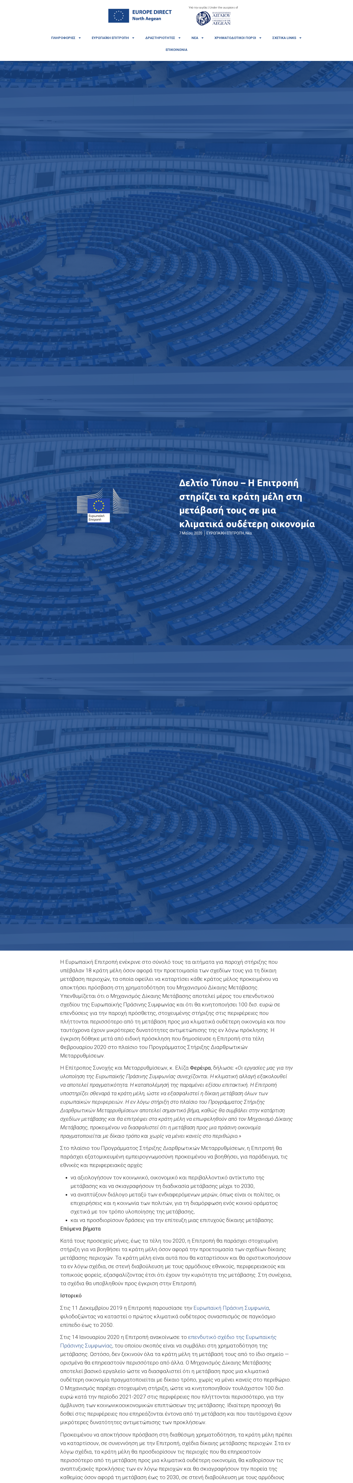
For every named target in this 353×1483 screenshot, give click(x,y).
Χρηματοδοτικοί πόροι (235, 38)
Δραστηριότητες (160, 38)
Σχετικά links (284, 38)
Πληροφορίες (63, 38)
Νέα (194, 38)
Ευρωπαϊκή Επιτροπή (110, 38)
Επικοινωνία (176, 50)
